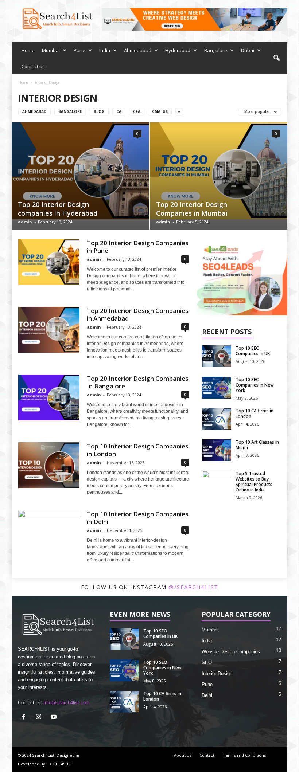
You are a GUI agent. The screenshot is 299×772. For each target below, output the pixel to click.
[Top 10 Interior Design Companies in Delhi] (48, 533)
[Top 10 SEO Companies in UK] (216, 356)
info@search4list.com (67, 702)
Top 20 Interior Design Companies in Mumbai (192, 209)
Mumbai (51, 50)
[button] (276, 58)
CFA (136, 111)
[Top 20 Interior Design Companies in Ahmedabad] (48, 330)
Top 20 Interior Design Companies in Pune (138, 247)
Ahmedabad (137, 50)
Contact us (33, 66)
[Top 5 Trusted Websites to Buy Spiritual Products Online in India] (216, 482)
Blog (99, 111)
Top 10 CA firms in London (254, 413)
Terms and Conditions (244, 755)
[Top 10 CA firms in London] (216, 419)
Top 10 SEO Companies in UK (253, 351)
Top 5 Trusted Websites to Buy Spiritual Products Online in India (254, 481)
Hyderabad (177, 50)
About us (182, 755)
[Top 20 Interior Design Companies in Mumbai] (218, 170)
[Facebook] (25, 717)
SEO (207, 662)
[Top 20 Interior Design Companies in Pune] (48, 262)
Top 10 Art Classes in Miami (257, 445)
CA (118, 111)
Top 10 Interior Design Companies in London (138, 450)
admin (25, 221)
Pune (79, 50)
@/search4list (193, 587)
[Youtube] (54, 717)
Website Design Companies (231, 651)
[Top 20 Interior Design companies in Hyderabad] (80, 170)
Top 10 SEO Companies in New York (255, 384)
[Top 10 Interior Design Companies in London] (48, 465)
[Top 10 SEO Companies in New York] (216, 388)
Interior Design (217, 673)
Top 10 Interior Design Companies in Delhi (138, 518)
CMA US (160, 111)
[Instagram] (40, 717)
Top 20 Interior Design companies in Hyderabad (57, 209)
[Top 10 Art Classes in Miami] (216, 450)
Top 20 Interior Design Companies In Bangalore (138, 382)
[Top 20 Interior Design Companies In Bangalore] (48, 397)
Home (28, 50)
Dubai (247, 50)
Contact (206, 755)
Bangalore (215, 50)
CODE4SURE (61, 764)
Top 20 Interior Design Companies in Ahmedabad (138, 314)
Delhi (207, 695)
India (104, 50)
